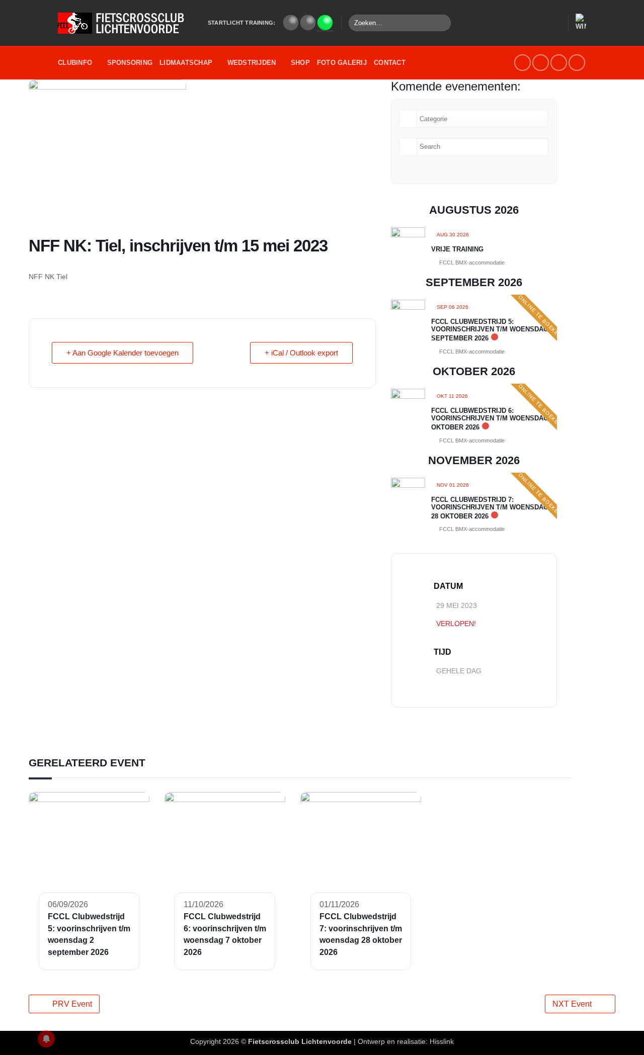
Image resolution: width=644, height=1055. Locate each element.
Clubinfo (75, 62)
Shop (300, 62)
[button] (555, 23)
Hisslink (442, 1041)
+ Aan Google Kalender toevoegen (122, 352)
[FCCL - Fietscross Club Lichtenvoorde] (125, 23)
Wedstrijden (251, 62)
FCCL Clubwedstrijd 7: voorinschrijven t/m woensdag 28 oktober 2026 (489, 508)
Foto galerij (342, 62)
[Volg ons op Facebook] (522, 62)
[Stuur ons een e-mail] (540, 62)
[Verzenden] (441, 23)
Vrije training (457, 249)
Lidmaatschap (185, 62)
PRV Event (72, 1004)
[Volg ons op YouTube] (558, 62)
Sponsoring (130, 62)
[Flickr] (577, 62)
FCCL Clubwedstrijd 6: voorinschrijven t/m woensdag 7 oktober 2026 (492, 419)
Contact (390, 62)
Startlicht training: (241, 23)
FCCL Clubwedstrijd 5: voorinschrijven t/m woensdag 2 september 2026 (492, 330)
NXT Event (572, 1004)
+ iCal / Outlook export (301, 352)
